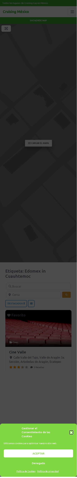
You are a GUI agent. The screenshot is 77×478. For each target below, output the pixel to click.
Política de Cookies (25, 471)
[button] (71, 432)
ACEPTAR (38, 453)
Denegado (38, 463)
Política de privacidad (48, 471)
